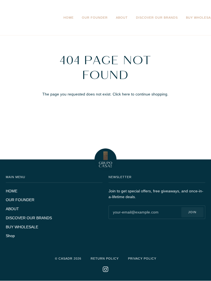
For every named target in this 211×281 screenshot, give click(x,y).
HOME (11, 191)
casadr (66, 258)
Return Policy (105, 258)
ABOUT (12, 209)
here (126, 94)
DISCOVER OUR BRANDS (29, 218)
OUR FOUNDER (20, 200)
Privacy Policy (142, 258)
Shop (10, 236)
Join (192, 212)
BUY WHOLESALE (22, 227)
